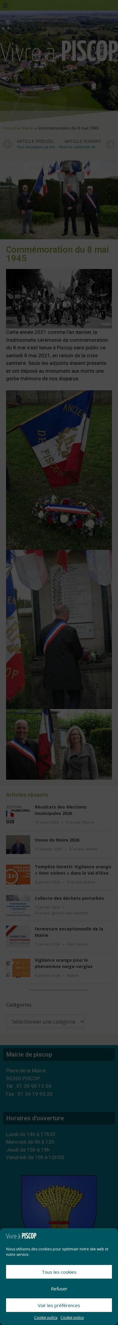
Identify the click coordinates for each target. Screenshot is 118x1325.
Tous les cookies (59, 1272)
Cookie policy (45, 1317)
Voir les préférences (59, 1305)
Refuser (59, 1289)
